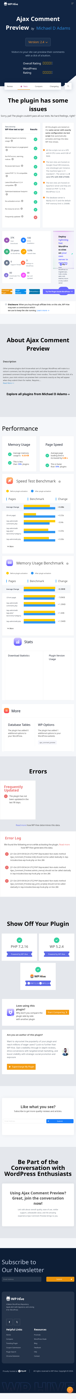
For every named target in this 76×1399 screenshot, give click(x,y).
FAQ (35, 1352)
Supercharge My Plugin (23, 1066)
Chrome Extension (13, 1356)
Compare (38, 86)
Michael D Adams (53, 28)
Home (8, 1335)
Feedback (37, 1347)
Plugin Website (18, 291)
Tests (25, 86)
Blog (35, 1343)
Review (10, 86)
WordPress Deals (40, 1339)
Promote (37, 1335)
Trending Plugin (12, 1343)
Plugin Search (11, 1352)
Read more (21, 825)
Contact (37, 1356)
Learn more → (43, 310)
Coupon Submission (13, 1347)
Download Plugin (5, 291)
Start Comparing (56, 1012)
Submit (60, 1121)
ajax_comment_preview (47, 742)
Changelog (54, 86)
